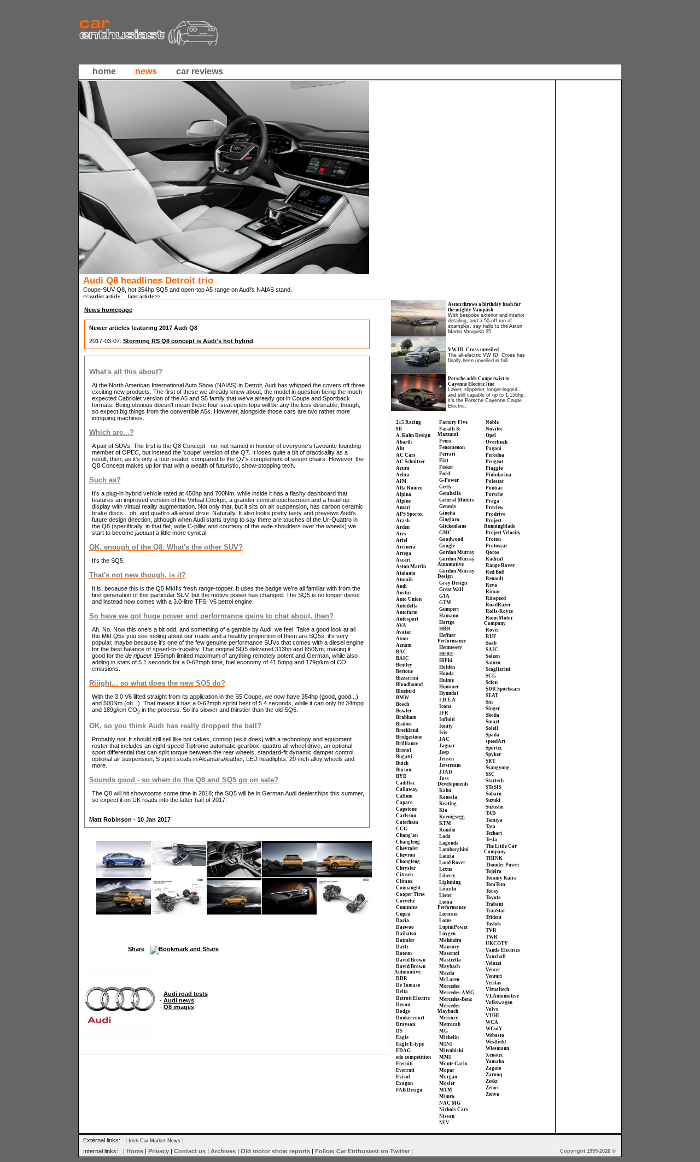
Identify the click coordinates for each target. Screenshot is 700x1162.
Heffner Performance (452, 638)
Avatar (403, 632)
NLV (444, 1122)
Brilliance (407, 743)
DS (399, 1031)
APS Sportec (409, 514)
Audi (401, 586)
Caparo (404, 802)
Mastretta (450, 960)
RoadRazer (498, 604)
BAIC (402, 658)
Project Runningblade (499, 523)
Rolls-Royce (499, 611)
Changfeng (408, 842)
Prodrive (495, 514)
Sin (489, 702)
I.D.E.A (447, 700)
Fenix (445, 441)
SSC (490, 774)
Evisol (403, 1077)
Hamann (448, 615)
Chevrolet (407, 848)
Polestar (495, 481)
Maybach (449, 966)
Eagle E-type (410, 1044)
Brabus (404, 724)
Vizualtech (497, 989)
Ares (401, 533)
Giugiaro (449, 519)
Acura (403, 468)
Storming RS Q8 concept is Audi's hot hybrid (188, 341)
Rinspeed (496, 598)
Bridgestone (409, 737)
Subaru (493, 794)
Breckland (407, 730)
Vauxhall (496, 956)
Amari (403, 507)
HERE (446, 654)
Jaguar (447, 745)
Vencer (493, 969)
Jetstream (450, 765)
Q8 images (179, 1007)
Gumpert (449, 609)
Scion (492, 682)
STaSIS (493, 787)
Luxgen (447, 933)
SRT (490, 761)
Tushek (493, 924)
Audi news (179, 1000)
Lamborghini (454, 849)
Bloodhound (409, 684)
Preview (495, 507)
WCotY (494, 1028)
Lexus (445, 869)
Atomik (404, 579)
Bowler (404, 710)
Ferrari (447, 454)
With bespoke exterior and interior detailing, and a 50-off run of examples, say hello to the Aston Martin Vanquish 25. (486, 323)
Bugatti (404, 756)
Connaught (408, 887)
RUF (491, 636)
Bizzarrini (407, 678)
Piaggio (494, 468)
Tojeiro (493, 871)
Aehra (403, 474)
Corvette (405, 901)
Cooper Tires (410, 894)
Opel (491, 435)
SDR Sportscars (503, 689)
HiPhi (445, 660)
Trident (493, 917)
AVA (401, 625)
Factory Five (453, 422)
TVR (491, 930)
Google (447, 545)
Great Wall (451, 589)
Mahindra (450, 940)
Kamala (448, 797)
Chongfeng (408, 861)
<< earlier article (101, 296)
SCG (491, 676)
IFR (443, 713)
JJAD (445, 772)
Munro (446, 1096)
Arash (403, 520)
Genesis (447, 506)
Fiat (443, 460)
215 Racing (408, 422)
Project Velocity (503, 532)
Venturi (494, 976)
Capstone (406, 809)
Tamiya (494, 820)
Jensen (446, 759)
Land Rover (452, 862)
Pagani (493, 448)
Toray (492, 891)
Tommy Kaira (501, 878)
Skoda (492, 715)
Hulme (446, 680)
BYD (401, 776)
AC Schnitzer (410, 461)
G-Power (449, 480)
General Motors (456, 500)
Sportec (494, 748)
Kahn (445, 790)
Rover (492, 630)
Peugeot (494, 461)
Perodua (495, 455)
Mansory (449, 946)
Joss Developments (453, 781)
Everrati (405, 1070)
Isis (443, 732)
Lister (445, 895)
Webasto (495, 1035)
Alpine (403, 501)
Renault (494, 578)
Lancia (446, 856)
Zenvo (492, 1094)
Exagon (404, 1083)
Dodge (403, 1011)
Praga (492, 501)
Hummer (449, 686)
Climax (404, 881)
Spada (492, 735)
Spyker (493, 754)
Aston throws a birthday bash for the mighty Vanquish (484, 307)
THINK (494, 858)
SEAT (492, 695)
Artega (403, 553)
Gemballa (450, 493)
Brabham (406, 717)
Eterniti (404, 1063)
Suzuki (493, 800)
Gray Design (453, 583)
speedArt (495, 741)
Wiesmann (497, 1048)
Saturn (493, 662)
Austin (403, 592)
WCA (492, 1022)
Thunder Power (503, 865)
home (104, 71)
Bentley (404, 665)
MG (443, 1031)
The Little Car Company (500, 849)
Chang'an (407, 835)
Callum (404, 796)
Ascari (403, 560)
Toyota (493, 897)
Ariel (401, 540)
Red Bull (495, 572)
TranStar (495, 910)
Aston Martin (411, 566)
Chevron (405, 855)
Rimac (493, 591)
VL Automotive (502, 996)
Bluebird (405, 691)
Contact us (190, 1151)
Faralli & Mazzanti (449, 431)
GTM (445, 602)
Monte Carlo (453, 1063)
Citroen (404, 874)
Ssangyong (498, 767)
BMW (402, 697)
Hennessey (450, 647)
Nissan (446, 1116)
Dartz (402, 946)
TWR (492, 937)
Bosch (402, 704)
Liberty (447, 875)
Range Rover (500, 565)
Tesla (491, 839)
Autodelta (407, 606)
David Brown (410, 960)
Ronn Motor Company (498, 620)
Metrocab (449, 1024)
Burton (403, 769)
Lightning (450, 882)
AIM (401, 481)
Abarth (404, 442)
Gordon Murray (457, 552)
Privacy (158, 1151)
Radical (494, 559)
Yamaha (495, 1061)
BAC (401, 651)
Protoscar (497, 545)
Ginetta (447, 513)
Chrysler (406, 868)
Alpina (403, 494)
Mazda (446, 973)
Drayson (405, 1024)
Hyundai (448, 693)
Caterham (407, 822)
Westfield (496, 1042)
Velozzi (493, 963)
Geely (445, 486)
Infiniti (447, 719)
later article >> (144, 296)
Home (134, 1151)
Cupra (403, 914)
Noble (492, 422)
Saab (491, 643)
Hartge (446, 622)
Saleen (493, 656)
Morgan (448, 1077)
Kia (443, 810)
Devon (403, 1004)
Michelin (449, 1037)
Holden (447, 667)
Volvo (492, 1009)
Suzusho (495, 807)
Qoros (492, 552)
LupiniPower (453, 927)
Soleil (492, 728)
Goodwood (451, 539)
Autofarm (407, 612)
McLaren (449, 979)
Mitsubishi (451, 1050)
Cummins (407, 907)
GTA (444, 596)
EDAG (403, 1050)
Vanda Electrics (503, 950)
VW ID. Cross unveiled (473, 349)
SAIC (492, 649)
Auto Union (409, 599)
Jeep (444, 752)
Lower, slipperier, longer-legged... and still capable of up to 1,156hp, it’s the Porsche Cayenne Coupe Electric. (486, 398)
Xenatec (494, 1055)
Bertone (404, 671)
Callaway (407, 789)
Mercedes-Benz (455, 999)
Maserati (449, 953)
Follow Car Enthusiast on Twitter (362, 1151)
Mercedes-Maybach (450, 1008)
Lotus (445, 920)
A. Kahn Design (413, 435)
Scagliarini (498, 669)
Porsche (494, 494)
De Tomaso (408, 985)
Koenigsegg (452, 816)
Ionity (446, 726)
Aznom (404, 645)
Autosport (407, 619)
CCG (401, 828)
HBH (444, 629)
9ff (399, 429)
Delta (402, 991)
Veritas (493, 983)
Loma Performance (452, 904)
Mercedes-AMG (456, 992)
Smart (492, 721)
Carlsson (406, 815)
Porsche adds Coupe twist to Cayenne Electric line (479, 381)
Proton (493, 539)
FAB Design (409, 1090)
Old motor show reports (275, 1151)
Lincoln (447, 889)
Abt (400, 448)
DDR (401, 978)
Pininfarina (498, 474)
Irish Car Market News (154, 1140)
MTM (445, 1090)
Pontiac (494, 488)
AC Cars (406, 455)
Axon (402, 638)
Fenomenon (452, 447)
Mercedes (449, 986)
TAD (491, 813)
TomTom (495, 884)
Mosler (447, 1083)
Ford (444, 473)
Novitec (494, 429)
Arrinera (406, 547)
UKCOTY (497, 943)
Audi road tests (186, 993)
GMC (445, 532)
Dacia (402, 920)
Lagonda (449, 843)
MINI (445, 1044)
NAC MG (449, 1103)
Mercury (448, 1018)
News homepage (108, 309)
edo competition (413, 1057)
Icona (445, 706)
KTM (445, 823)
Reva (491, 585)
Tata (490, 826)
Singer (493, 708)
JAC (444, 739)
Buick (402, 763)
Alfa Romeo (409, 488)
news (146, 71)
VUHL (493, 1015)
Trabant (494, 904)
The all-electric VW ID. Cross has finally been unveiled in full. (486, 357)
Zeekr (492, 1081)
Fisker (446, 467)
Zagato (493, 1068)
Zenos (492, 1087)
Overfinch (497, 442)
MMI (445, 1057)
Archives (223, 1151)
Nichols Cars (453, 1109)
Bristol (403, 750)
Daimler (405, 940)
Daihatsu (406, 933)
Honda (446, 673)
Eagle (402, 1037)
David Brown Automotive (409, 969)
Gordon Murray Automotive (456, 561)
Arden (403, 527)
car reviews (199, 71)
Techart (494, 833)
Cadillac (405, 783)
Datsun (404, 953)
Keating (448, 803)
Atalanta (406, 573)
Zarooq (494, 1074)
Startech (495, 780)
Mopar (446, 1070)
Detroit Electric (413, 998)
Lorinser (448, 914)
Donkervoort (410, 1018)
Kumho (447, 830)
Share (136, 949)
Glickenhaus (452, 526)
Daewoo (405, 927)
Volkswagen (499, 1002)
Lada (445, 836)
